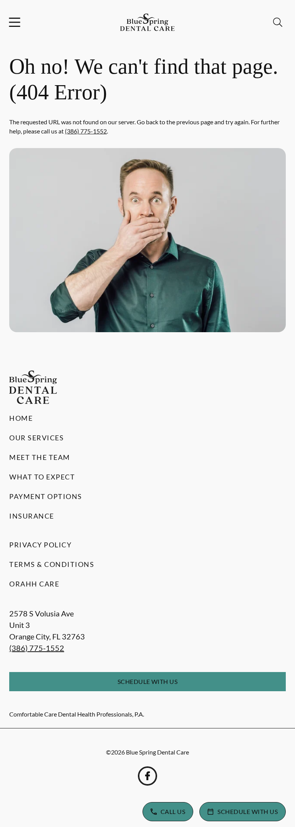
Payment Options (45, 496)
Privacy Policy (40, 544)
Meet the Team (39, 457)
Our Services (36, 437)
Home (21, 418)
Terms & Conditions (51, 564)
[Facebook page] (147, 776)
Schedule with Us (148, 681)
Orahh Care (34, 584)
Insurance (31, 516)
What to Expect (42, 477)
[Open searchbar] (277, 22)
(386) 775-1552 (86, 131)
